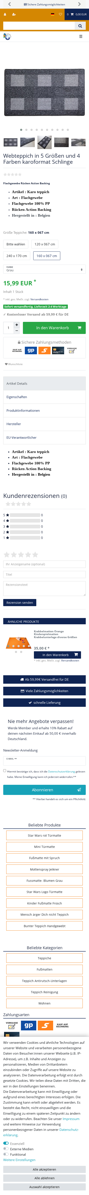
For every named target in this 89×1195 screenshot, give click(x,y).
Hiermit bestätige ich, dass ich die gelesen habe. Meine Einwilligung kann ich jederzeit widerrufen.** (46, 774)
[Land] (53, 14)
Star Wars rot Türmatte (44, 835)
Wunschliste (15, 364)
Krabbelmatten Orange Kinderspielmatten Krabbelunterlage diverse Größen (55, 634)
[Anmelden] (5, 14)
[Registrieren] (14, 14)
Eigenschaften (16, 397)
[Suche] (80, 26)
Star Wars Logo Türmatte (44, 892)
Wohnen (44, 1003)
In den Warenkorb (52, 327)
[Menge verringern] (17, 331)
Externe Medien (21, 1149)
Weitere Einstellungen (19, 1160)
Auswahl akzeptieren (44, 1187)
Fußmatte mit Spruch (44, 858)
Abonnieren (42, 789)
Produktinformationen (23, 410)
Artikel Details (16, 383)
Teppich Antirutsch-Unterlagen (44, 981)
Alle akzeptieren (44, 1169)
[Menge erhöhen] (17, 325)
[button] (9, 4)
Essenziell (17, 1143)
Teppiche (44, 958)
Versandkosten (39, 299)
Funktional (18, 1154)
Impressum (71, 1119)
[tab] (44, 383)
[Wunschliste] (60, 14)
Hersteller (13, 424)
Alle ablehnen (45, 1178)
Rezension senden (19, 603)
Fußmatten (44, 969)
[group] (19, 643)
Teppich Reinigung (44, 992)
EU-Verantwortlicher (21, 437)
